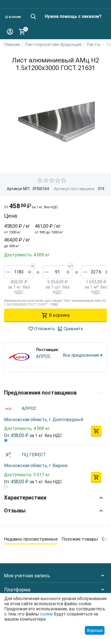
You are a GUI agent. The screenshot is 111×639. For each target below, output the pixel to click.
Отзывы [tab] (15, 510)
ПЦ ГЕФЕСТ (34, 454)
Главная (12, 44)
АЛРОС (43, 356)
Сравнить (73, 328)
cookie (46, 614)
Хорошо (95, 630)
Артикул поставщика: (74, 188)
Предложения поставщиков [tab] (40, 392)
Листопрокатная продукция (53, 44)
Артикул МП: (18, 188)
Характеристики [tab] (25, 497)
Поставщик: (47, 349)
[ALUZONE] (13, 16)
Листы (93, 44)
